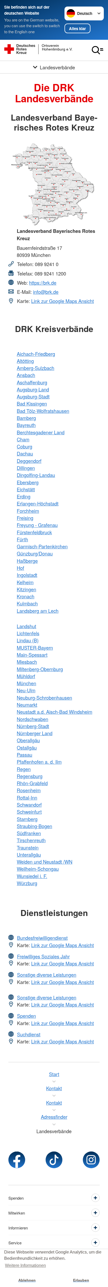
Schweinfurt (29, 811)
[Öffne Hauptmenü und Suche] (97, 50)
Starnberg (27, 819)
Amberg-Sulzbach (35, 367)
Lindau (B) (28, 640)
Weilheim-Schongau (38, 868)
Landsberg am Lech (37, 610)
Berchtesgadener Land (40, 432)
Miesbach (27, 661)
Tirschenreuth (31, 840)
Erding (23, 496)
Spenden (26, 1015)
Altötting (25, 360)
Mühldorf (26, 676)
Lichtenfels (28, 633)
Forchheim (28, 510)
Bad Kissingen (32, 403)
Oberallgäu (28, 740)
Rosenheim (29, 790)
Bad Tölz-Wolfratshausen (43, 410)
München (26, 683)
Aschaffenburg (32, 382)
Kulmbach (27, 603)
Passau (24, 754)
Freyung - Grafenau (37, 524)
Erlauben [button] (81, 1280)
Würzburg (27, 883)
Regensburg (29, 776)
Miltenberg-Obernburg (40, 669)
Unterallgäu (29, 854)
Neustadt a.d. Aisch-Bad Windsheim (54, 711)
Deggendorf (29, 460)
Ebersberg (28, 482)
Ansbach (26, 375)
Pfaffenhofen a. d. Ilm (39, 761)
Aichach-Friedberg (36, 353)
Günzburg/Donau (35, 553)
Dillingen (26, 467)
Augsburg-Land (33, 389)
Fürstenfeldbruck (34, 532)
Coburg (24, 446)
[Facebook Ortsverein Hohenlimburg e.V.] (16, 1159)
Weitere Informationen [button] (25, 1265)
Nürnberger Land (34, 733)
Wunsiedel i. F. (32, 876)
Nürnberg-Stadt (33, 726)
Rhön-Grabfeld (32, 783)
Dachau (25, 453)
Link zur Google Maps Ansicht (62, 300)
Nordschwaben (32, 719)
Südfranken (29, 833)
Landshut (26, 626)
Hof (20, 567)
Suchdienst (28, 1034)
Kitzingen (26, 589)
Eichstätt (26, 489)
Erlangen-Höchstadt (37, 503)
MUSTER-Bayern (35, 647)
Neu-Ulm (26, 690)
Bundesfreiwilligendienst (42, 937)
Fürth (22, 539)
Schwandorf (29, 804)
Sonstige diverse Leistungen (46, 974)
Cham (23, 439)
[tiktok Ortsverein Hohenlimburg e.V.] (54, 1159)
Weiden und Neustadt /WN (44, 861)
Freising (25, 517)
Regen (24, 769)
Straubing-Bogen (34, 826)
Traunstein (28, 847)
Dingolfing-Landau (36, 474)
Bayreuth (26, 424)
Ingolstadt (27, 574)
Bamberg (26, 417)
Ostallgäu (27, 747)
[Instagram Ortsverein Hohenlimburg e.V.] (91, 1159)
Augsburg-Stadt (33, 396)
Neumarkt (27, 704)
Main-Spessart (32, 654)
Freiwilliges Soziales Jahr (43, 956)
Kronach (25, 596)
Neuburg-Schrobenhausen (44, 697)
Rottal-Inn (27, 797)
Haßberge (27, 560)
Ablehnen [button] (27, 1280)
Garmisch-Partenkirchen (42, 546)
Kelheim (25, 582)
